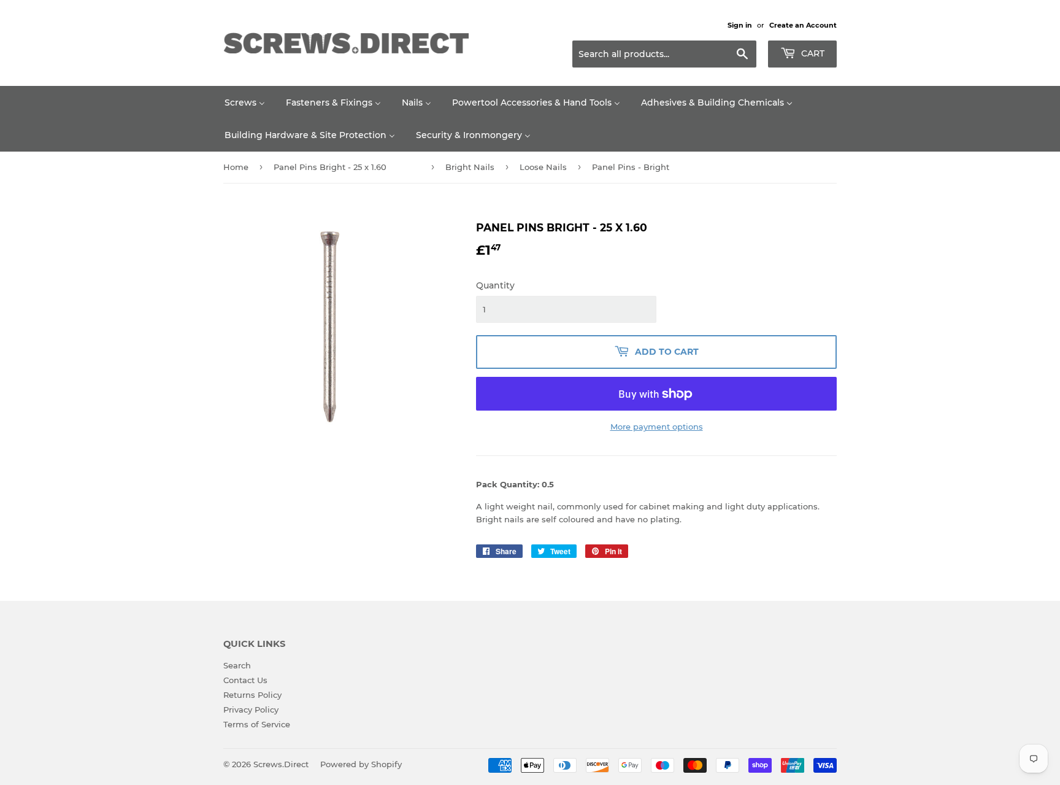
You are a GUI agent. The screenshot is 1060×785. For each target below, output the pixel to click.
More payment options (656, 426)
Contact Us (245, 680)
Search (237, 665)
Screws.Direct (281, 764)
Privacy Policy (250, 709)
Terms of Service (256, 724)
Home (235, 167)
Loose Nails (543, 167)
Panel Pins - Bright (630, 167)
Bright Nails (469, 167)
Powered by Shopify (361, 764)
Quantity (495, 285)
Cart (811, 53)
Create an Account (803, 25)
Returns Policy (252, 695)
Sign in (740, 25)
